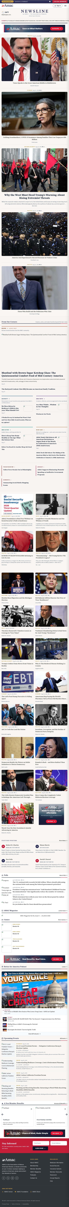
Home (3, 20)
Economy (21, 20)
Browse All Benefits (60, 1103)
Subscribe (39, 1148)
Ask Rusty (5, 399)
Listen (64, 967)
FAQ (51, 1181)
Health (64, 20)
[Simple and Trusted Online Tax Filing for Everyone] (18, 1117)
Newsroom (53, 1175)
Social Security (36, 20)
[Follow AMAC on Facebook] (3, 1178)
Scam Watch (6, 480)
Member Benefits (35, 1169)
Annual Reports (55, 1178)
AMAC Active (5, 430)
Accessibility (25, 1204)
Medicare (59, 20)
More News (62, 840)
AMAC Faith (39, 399)
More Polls (63, 875)
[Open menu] (65, 6)
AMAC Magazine (35, 1172)
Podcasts (33, 1175)
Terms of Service (16, 1204)
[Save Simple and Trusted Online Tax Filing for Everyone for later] (31, 1109)
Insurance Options (55, 1169)
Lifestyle (28, 20)
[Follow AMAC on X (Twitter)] (8, 1178)
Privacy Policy (5, 1204)
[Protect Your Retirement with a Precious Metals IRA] (51, 1117)
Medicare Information (56, 1163)
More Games (62, 920)
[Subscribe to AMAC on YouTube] (17, 1178)
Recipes (4, 328)
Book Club (39, 430)
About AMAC (34, 1163)
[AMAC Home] (8, 1159)
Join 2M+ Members (59, 1)
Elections (14, 20)
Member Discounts (56, 1172)
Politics (8, 20)
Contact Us (33, 1178)
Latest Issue (62, 911)
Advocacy (40, 467)
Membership (34, 1166)
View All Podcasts (33, 1034)
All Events (63, 1038)
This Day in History (8, 467)
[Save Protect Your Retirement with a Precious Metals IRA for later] (65, 1109)
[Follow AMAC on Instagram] (12, 1178)
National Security (49, 20)
